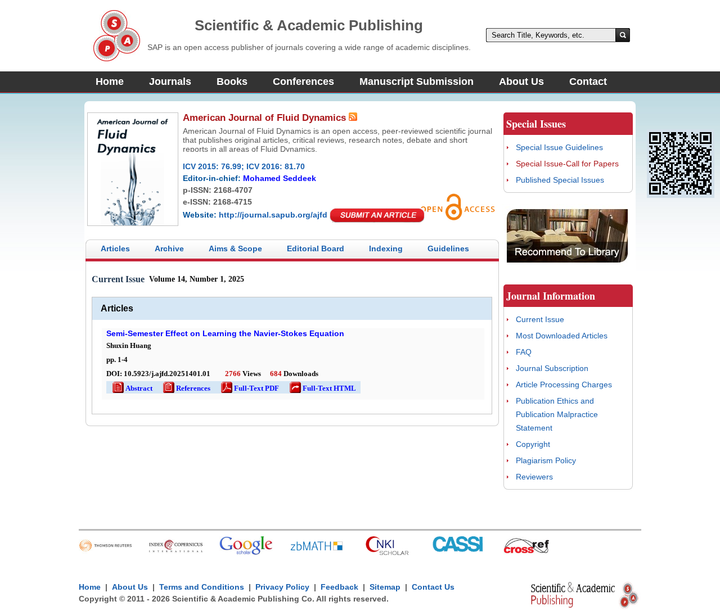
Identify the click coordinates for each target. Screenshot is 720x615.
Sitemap (385, 586)
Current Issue (540, 319)
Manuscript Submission (416, 81)
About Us (521, 81)
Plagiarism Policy (546, 460)
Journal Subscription (552, 368)
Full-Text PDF (249, 388)
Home (110, 81)
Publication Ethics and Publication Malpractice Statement (557, 414)
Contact (588, 81)
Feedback (339, 586)
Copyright (533, 444)
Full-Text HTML (322, 388)
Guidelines (448, 248)
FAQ (524, 351)
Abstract (131, 388)
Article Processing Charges (564, 384)
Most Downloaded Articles (562, 335)
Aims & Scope (235, 248)
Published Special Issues (560, 179)
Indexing (386, 248)
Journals (170, 81)
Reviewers (534, 476)
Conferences (303, 81)
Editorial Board (315, 248)
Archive (169, 248)
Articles (115, 248)
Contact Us (433, 586)
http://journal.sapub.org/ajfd (273, 214)
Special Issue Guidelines (559, 147)
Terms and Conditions (201, 586)
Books (232, 81)
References (185, 388)
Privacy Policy (282, 586)
